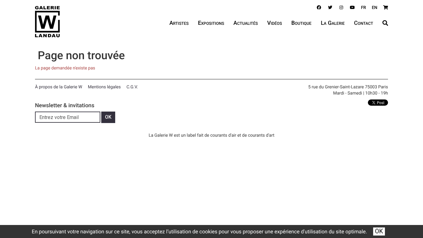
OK (379, 231)
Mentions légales (104, 87)
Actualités (245, 23)
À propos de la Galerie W (58, 87)
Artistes (179, 23)
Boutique (301, 23)
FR (363, 7)
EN (374, 7)
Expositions (211, 23)
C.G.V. (132, 87)
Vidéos (274, 23)
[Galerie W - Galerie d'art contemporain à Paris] (47, 22)
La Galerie (333, 23)
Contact (363, 23)
